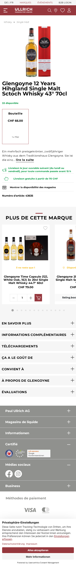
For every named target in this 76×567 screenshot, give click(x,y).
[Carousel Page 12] (59, 310)
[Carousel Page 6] (34, 310)
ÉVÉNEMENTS (44, 2)
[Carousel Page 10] (51, 310)
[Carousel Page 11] (55, 310)
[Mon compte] (69, 10)
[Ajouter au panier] (38, 297)
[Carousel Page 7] (38, 310)
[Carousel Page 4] (26, 310)
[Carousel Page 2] (17, 310)
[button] (38, 323)
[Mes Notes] (62, 10)
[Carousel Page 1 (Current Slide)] (12, 310)
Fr (11, 2)
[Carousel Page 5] (30, 310)
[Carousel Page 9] (47, 310)
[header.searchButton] (49, 10)
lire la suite (25, 160)
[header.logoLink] (23, 10)
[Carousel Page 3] (21, 310)
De (6, 2)
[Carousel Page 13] (64, 310)
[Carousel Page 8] (42, 310)
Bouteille (15, 113)
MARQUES (25, 2)
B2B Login (65, 2)
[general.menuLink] (5, 10)
